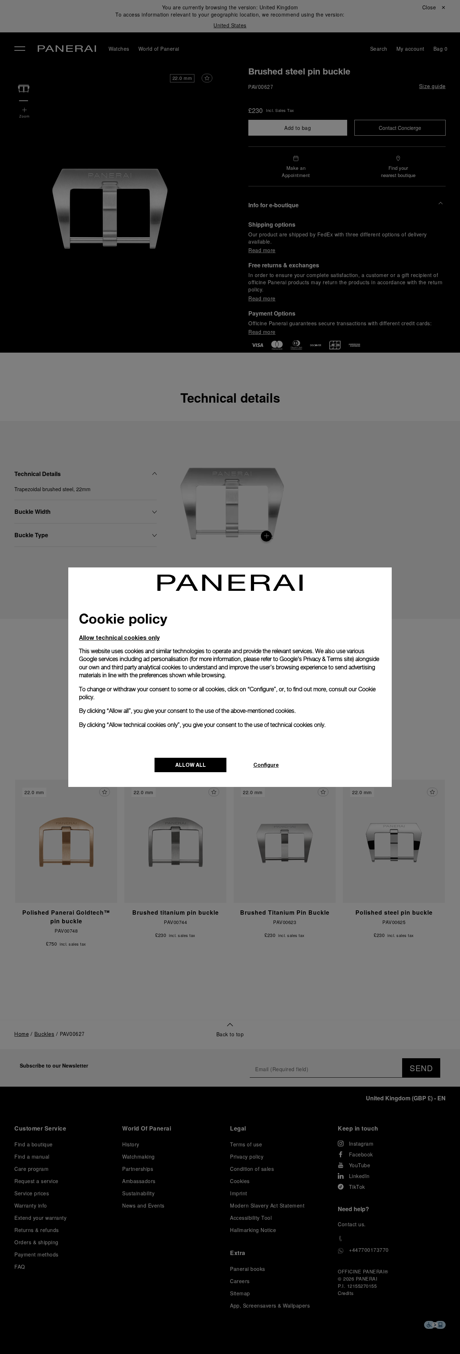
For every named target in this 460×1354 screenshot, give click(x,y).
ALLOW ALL (190, 765)
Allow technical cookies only (119, 637)
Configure (266, 765)
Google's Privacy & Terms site (316, 659)
